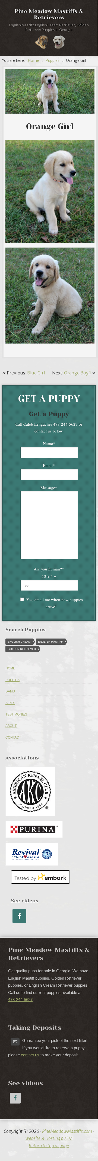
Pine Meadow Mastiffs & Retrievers (49, 14)
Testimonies (16, 714)
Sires (10, 703)
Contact (13, 737)
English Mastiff (50, 641)
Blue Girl (36, 373)
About (11, 726)
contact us (30, 1055)
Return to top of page (49, 1145)
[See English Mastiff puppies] (42, 43)
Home (10, 668)
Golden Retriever (22, 648)
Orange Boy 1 (77, 373)
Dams (10, 691)
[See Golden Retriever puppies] (59, 43)
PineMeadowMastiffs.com (67, 1131)
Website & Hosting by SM (48, 1138)
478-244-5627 (20, 999)
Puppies (12, 680)
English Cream (19, 641)
